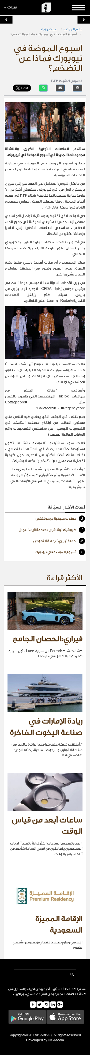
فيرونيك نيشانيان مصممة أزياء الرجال (51, 530)
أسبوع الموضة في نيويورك (59, 552)
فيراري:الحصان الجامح (47, 639)
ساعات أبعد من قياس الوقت (47, 826)
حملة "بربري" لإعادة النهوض (58, 541)
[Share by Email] (60, 88)
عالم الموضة (73, 29)
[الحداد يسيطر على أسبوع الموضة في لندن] (84, 20)
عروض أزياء (48, 29)
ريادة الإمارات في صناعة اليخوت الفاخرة (46, 727)
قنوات (12, 7)
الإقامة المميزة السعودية (58, 924)
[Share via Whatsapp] (43, 88)
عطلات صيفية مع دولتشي (59, 519)
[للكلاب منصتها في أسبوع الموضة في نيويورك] (6, 20)
